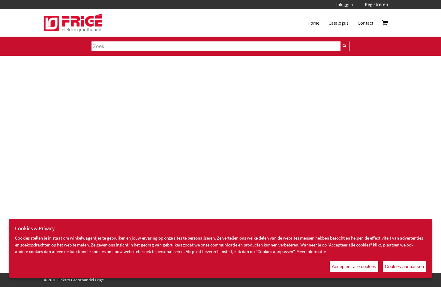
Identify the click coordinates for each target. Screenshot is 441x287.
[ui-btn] (345, 46)
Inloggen (344, 4)
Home (314, 23)
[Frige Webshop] (73, 23)
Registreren (376, 4)
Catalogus (338, 23)
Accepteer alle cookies (354, 266)
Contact (365, 23)
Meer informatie (311, 251)
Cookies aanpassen (404, 266)
